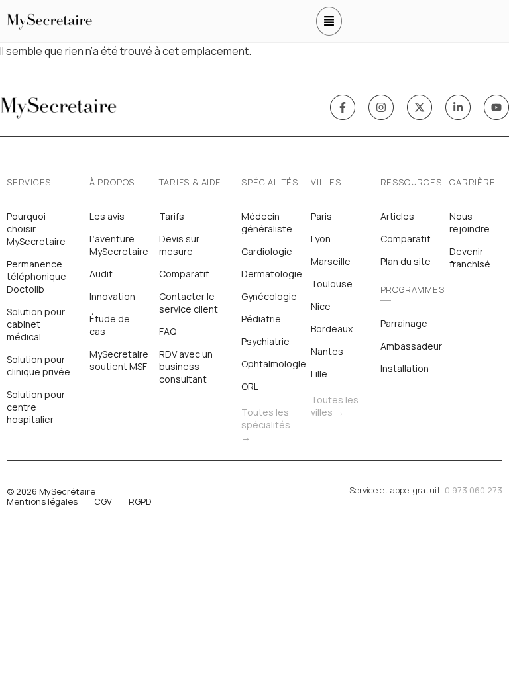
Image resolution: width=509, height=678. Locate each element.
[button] (329, 21)
